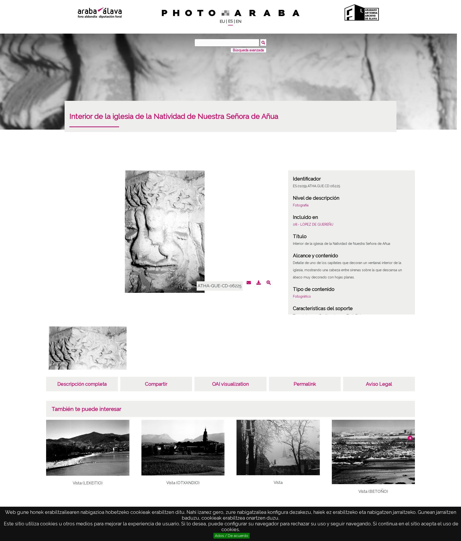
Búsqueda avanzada (248, 50)
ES (230, 21)
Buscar (263, 42)
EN (238, 21)
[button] (410, 438)
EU (222, 21)
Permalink (305, 384)
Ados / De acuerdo (231, 536)
